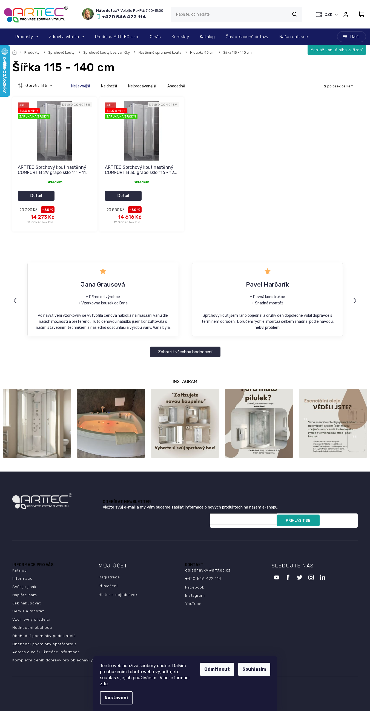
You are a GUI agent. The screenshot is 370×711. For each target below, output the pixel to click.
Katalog (19, 570)
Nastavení (116, 697)
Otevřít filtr (37, 85)
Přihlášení (108, 586)
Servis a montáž (28, 611)
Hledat (294, 14)
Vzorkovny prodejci (31, 619)
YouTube (193, 603)
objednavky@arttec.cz (208, 570)
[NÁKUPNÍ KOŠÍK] (360, 14)
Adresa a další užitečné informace (46, 652)
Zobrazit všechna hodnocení (185, 351)
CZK (329, 14)
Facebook (194, 587)
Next (355, 300)
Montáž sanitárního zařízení (337, 50)
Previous (16, 300)
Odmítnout (217, 669)
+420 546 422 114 (203, 578)
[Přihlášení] (346, 14)
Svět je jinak (24, 586)
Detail (36, 195)
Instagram (195, 595)
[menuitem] (27, 36)
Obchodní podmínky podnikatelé (44, 635)
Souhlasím (254, 669)
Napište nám (24, 595)
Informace (22, 578)
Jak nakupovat (26, 603)
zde (104, 683)
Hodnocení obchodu (32, 627)
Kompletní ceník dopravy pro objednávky (52, 660)
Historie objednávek (118, 594)
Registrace (109, 577)
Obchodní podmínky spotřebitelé (44, 644)
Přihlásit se (298, 520)
